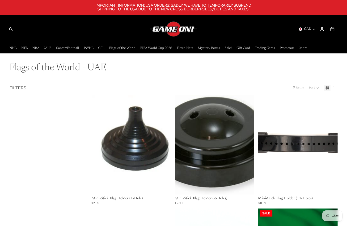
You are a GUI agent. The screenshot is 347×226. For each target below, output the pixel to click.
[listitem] (303, 48)
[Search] (11, 29)
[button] (314, 88)
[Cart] (332, 29)
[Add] (164, 187)
